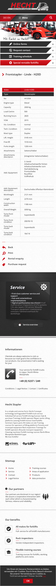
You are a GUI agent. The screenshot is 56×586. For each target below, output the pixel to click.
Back (10, 247)
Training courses (39, 468)
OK (28, 581)
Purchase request (17, 264)
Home (11, 468)
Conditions (10, 388)
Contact (32, 388)
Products (36, 475)
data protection (39, 478)
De (4, 17)
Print (10, 252)
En (9, 17)
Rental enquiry (16, 258)
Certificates (43, 388)
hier (44, 576)
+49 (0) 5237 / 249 (29, 381)
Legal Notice (22, 388)
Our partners (16, 489)
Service (11, 471)
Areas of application (40, 471)
